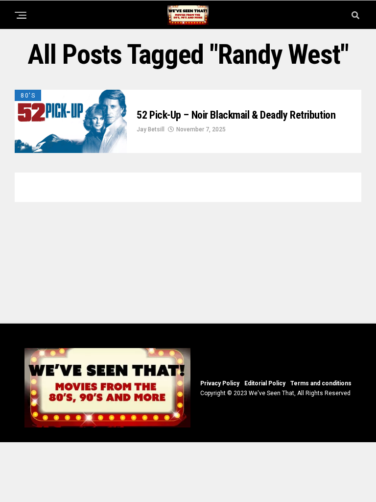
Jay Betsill (150, 129)
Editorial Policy (264, 383)
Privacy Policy (219, 383)
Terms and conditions (321, 383)
